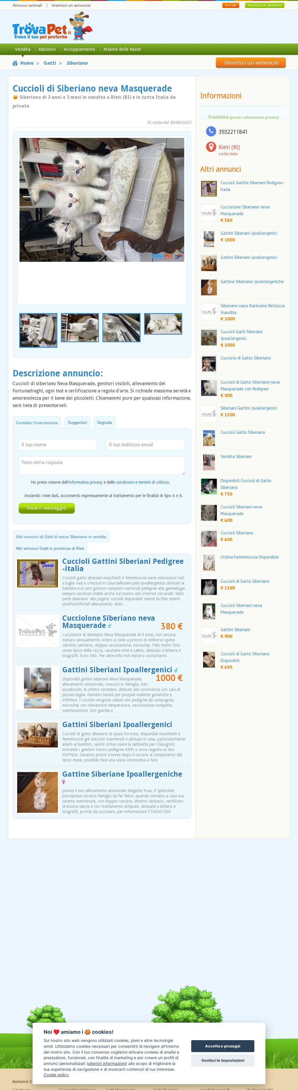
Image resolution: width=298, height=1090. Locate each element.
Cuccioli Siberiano (237, 533)
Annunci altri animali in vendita (232, 1081)
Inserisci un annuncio (71, 5)
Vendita (22, 49)
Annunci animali (27, 5)
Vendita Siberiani (236, 456)
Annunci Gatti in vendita (131, 1081)
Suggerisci (77, 422)
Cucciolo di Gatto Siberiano (246, 358)
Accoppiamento (79, 49)
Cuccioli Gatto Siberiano (243, 432)
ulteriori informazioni (107, 1063)
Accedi (230, 5)
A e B (177, 495)
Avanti (178, 214)
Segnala (104, 422)
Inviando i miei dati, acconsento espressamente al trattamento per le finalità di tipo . (103, 495)
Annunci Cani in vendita (36, 1081)
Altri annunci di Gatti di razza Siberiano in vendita (61, 536)
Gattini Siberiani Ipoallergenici (118, 670)
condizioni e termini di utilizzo (142, 482)
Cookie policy (56, 1075)
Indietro (25, 214)
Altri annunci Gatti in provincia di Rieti (50, 548)
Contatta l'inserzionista (37, 422)
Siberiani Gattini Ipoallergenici (249, 408)
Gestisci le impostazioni (222, 1060)
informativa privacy (85, 482)
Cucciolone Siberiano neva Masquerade (108, 622)
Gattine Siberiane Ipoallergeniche (122, 774)
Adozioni (47, 49)
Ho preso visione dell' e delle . (100, 482)
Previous (20, 332)
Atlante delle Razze (122, 49)
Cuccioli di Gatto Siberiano (245, 581)
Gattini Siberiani (235, 629)
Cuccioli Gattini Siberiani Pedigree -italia (123, 565)
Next (183, 332)
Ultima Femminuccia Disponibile (250, 557)
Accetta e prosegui (222, 1046)
